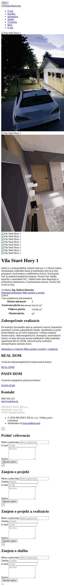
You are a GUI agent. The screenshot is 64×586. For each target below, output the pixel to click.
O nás (10, 27)
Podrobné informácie (11, 292)
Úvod (10, 11)
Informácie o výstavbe (12, 349)
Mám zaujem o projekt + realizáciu (41, 349)
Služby (10, 19)
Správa (5, 458)
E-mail (4, 445)
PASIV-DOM (8, 385)
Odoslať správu (9, 462)
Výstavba (12, 22)
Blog (9, 25)
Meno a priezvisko (10, 442)
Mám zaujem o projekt (33, 292)
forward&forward (31, 423)
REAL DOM (7, 367)
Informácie (12, 16)
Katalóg (11, 13)
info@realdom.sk (9, 401)
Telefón (5, 481)
